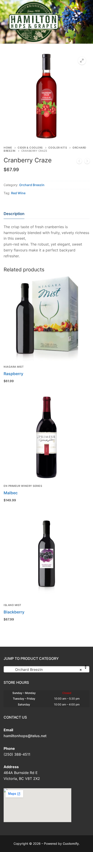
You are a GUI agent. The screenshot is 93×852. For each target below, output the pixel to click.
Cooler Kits (57, 147)
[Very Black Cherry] (87, 162)
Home (8, 147)
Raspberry (13, 373)
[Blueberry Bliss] (79, 162)
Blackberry (14, 612)
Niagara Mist (14, 366)
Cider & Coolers (30, 147)
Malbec (11, 492)
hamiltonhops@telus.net (25, 736)
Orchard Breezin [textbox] (45, 669)
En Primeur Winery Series (23, 486)
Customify (71, 843)
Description (14, 213)
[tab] (14, 214)
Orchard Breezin (31, 185)
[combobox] (46, 669)
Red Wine (18, 193)
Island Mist (12, 605)
